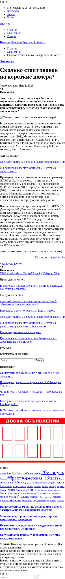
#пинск (4, 496)
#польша (23, 496)
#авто (21, 473)
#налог (22, 493)
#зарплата (19, 486)
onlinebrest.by (57, 257)
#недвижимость (44, 493)
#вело (61, 479)
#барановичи (33, 473)
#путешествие (46, 497)
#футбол (51, 500)
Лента (11, 14)
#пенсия (56, 493)
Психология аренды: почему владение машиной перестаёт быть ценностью (31, 527)
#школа (60, 501)
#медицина (21, 490)
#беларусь (6, 263)
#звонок (17, 263)
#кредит (3, 490)
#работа (5, 500)
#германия (5, 482)
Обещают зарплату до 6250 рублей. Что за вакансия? (32, 161)
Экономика (14, 32)
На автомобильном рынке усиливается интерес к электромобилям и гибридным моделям (32, 508)
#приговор (35, 497)
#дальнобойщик (40, 482)
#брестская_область (40, 478)
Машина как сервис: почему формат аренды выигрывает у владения (29, 518)
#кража (60, 486)
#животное (6, 486)
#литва (11, 490)
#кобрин (37, 486)
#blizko (3, 473)
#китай (30, 486)
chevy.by (5, 23)
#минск (32, 489)
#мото (58, 490)
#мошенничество (9, 493)
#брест (14, 478)
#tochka (11, 473)
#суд (35, 500)
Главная (12, 29)
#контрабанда (49, 486)
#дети (60, 482)
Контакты (13, 10)
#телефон (42, 501)
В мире (11, 36)
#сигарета (27, 500)
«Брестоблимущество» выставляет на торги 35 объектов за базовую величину (28, 303)
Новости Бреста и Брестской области (23, 42)
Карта (10, 17)
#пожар (12, 496)
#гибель (17, 482)
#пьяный (57, 497)
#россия (15, 500)
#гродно (27, 483)
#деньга (52, 482)
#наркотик (31, 493)
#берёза (3, 479)
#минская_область (46, 490)
